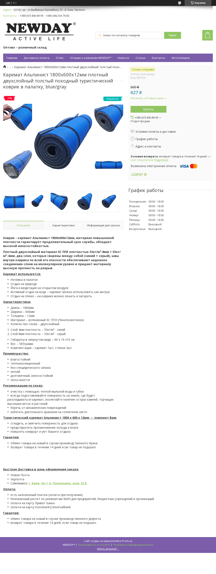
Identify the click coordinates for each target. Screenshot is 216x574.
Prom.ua (127, 541)
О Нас (59, 58)
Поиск (172, 35)
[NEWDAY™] (40, 32)
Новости (123, 58)
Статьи (140, 58)
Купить (148, 109)
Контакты (158, 58)
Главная (11, 58)
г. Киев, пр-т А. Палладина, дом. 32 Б (57, 483)
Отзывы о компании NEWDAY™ (90, 58)
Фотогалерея (181, 58)
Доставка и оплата (36, 58)
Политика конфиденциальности (133, 545)
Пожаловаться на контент (94, 545)
